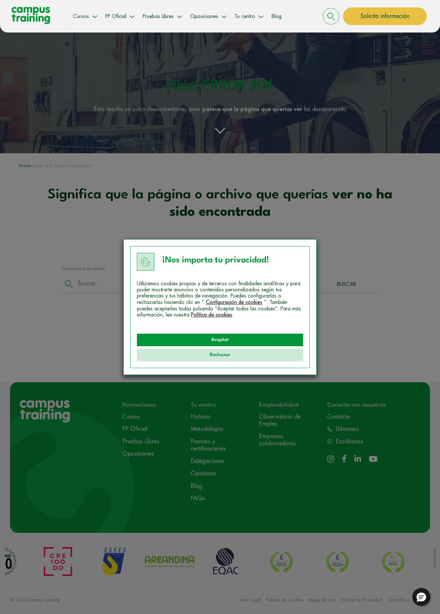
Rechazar (220, 355)
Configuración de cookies (234, 302)
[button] (421, 597)
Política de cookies (211, 314)
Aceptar (220, 339)
